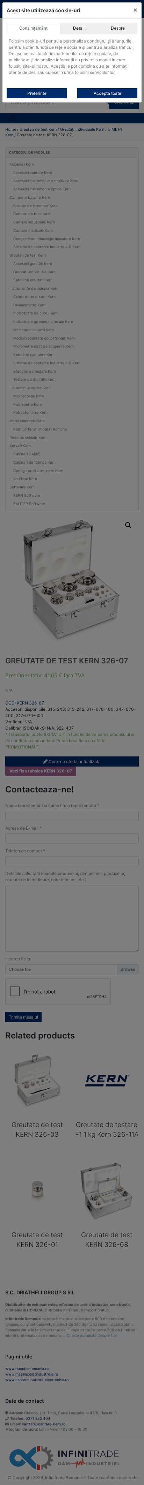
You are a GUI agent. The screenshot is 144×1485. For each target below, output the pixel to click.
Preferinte (36, 93)
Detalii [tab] (79, 28)
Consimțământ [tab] (33, 28)
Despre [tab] (118, 28)
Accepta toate (107, 93)
